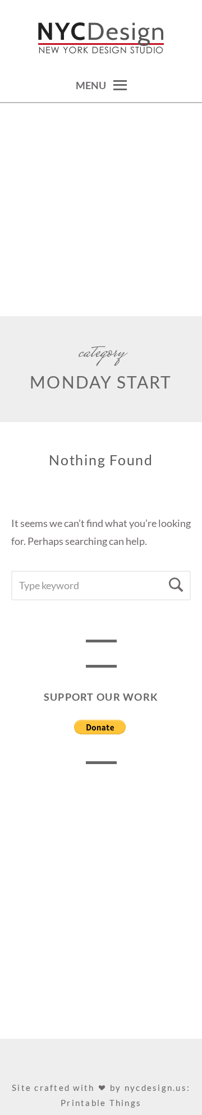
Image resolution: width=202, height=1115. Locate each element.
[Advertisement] (101, 210)
